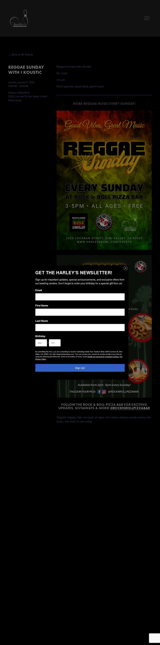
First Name (41, 305)
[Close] (126, 268)
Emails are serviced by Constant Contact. (103, 356)
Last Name (41, 320)
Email (38, 290)
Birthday (40, 336)
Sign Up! (80, 367)
